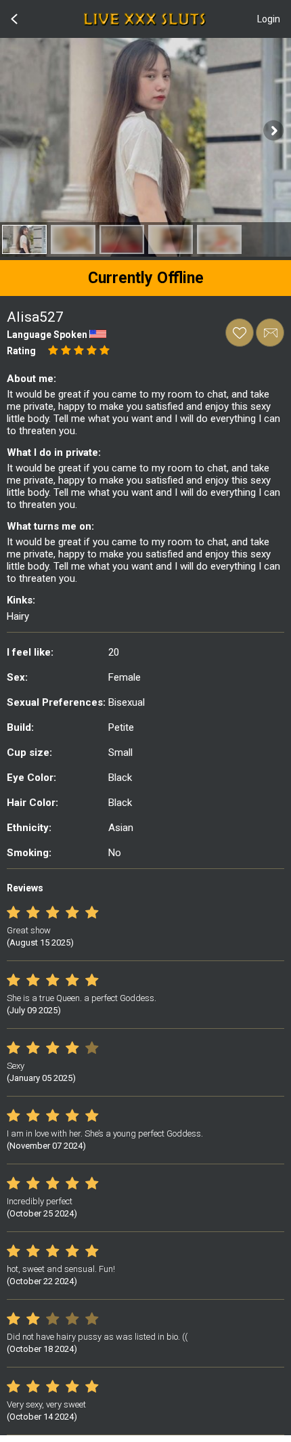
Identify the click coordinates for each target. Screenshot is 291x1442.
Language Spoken (47, 334)
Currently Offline (146, 278)
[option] (24, 239)
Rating (21, 350)
